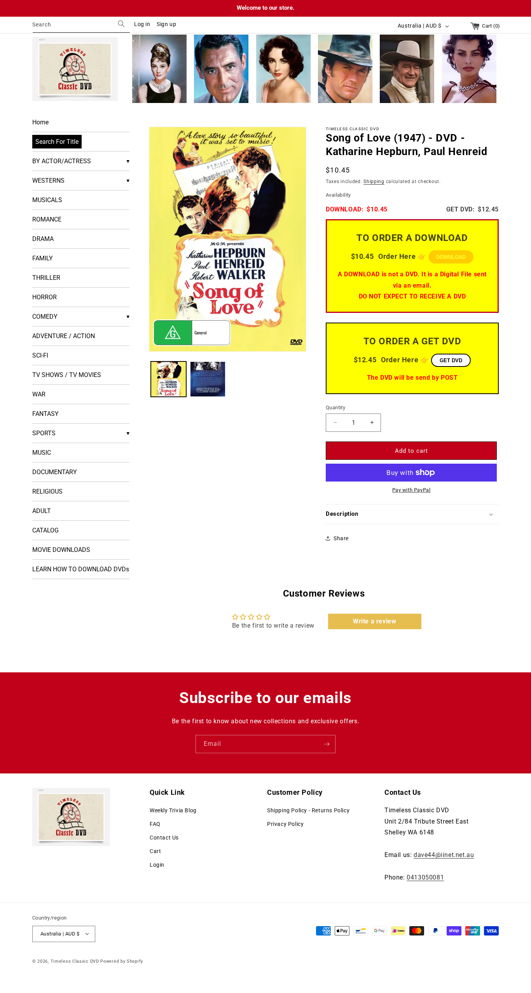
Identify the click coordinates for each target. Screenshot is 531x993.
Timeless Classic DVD (75, 960)
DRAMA (43, 239)
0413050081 (425, 877)
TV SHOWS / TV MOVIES (66, 375)
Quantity (335, 407)
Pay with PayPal (411, 490)
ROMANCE (46, 219)
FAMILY (42, 258)
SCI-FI (40, 355)
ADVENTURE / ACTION (63, 336)
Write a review (374, 621)
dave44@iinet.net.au (444, 854)
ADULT (41, 511)
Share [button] (341, 538)
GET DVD (451, 360)
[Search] (121, 24)
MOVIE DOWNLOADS (61, 549)
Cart (155, 851)
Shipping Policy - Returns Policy (308, 810)
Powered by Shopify (121, 960)
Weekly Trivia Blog (173, 810)
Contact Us (164, 837)
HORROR (44, 297)
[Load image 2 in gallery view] (207, 379)
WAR (38, 394)
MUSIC (41, 452)
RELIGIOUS (47, 491)
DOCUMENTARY (54, 472)
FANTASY (45, 413)
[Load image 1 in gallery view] (168, 379)
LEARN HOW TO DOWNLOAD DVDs (80, 569)
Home (40, 122)
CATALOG (45, 530)
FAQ (155, 823)
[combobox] (81, 26)
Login (157, 865)
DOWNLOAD (451, 257)
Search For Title (57, 141)
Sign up (166, 24)
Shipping (373, 181)
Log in (142, 24)
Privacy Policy (285, 823)
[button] (412, 514)
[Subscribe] (326, 744)
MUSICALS (47, 200)
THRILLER (46, 277)
